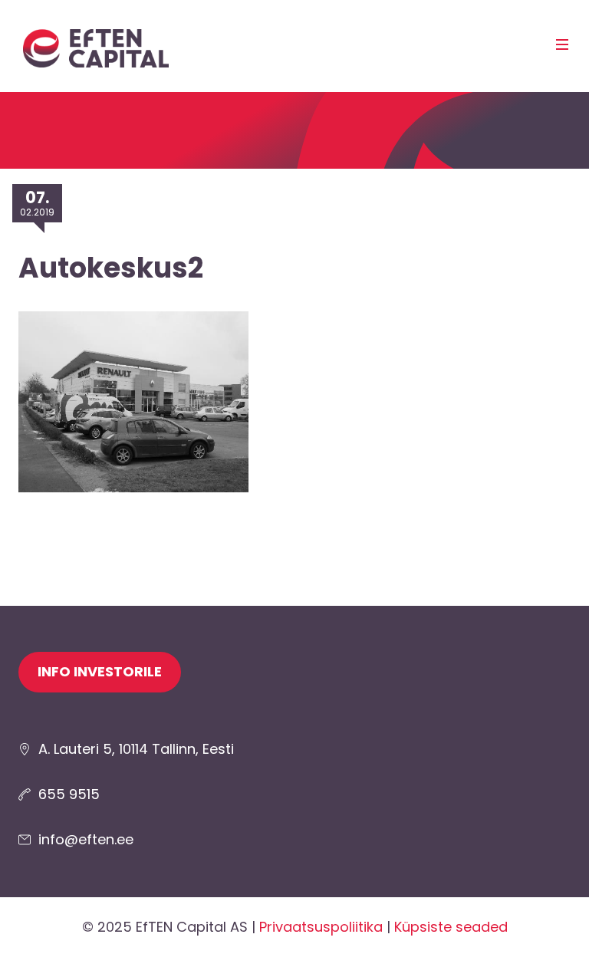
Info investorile (100, 671)
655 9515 (69, 794)
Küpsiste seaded (451, 926)
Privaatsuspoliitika (321, 926)
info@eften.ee (85, 839)
